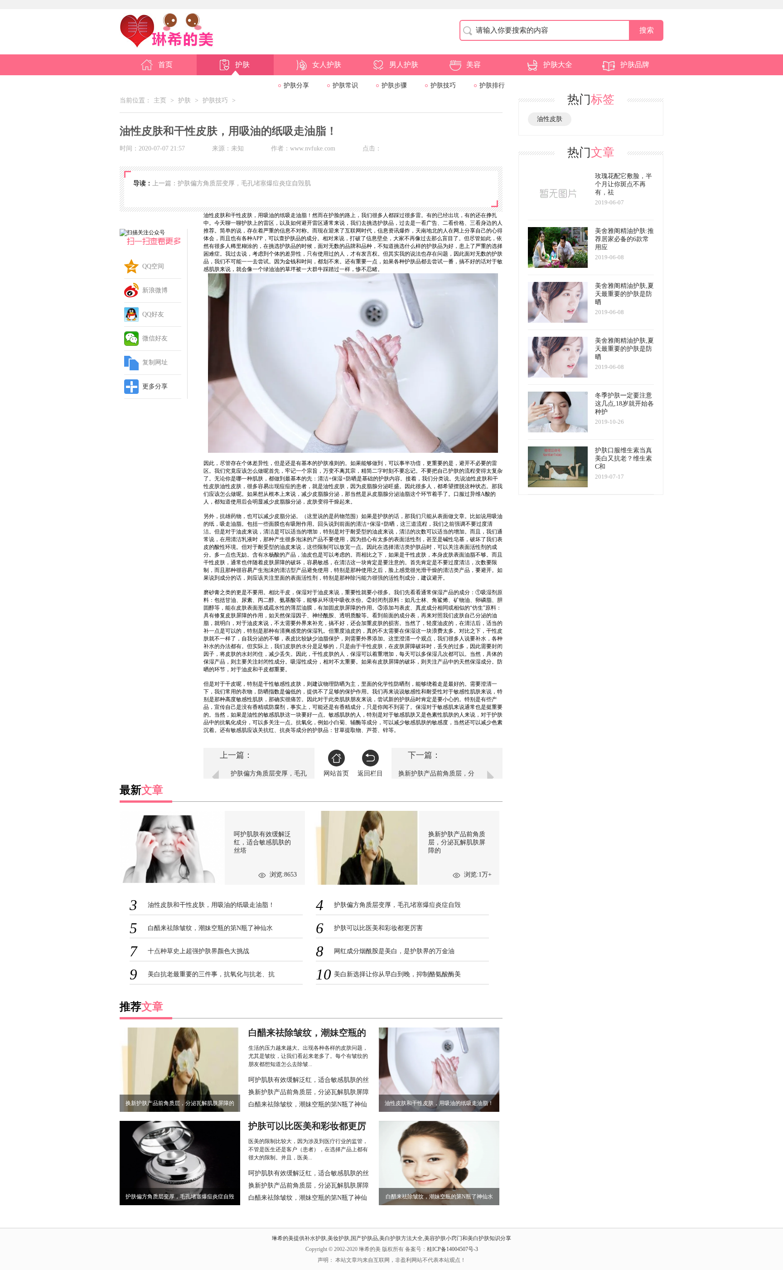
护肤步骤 (394, 85)
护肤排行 (492, 85)
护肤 (242, 64)
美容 (473, 64)
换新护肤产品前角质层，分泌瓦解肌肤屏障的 (308, 1093)
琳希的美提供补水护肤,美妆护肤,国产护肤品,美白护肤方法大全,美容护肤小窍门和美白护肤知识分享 (391, 1238)
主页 (160, 100)
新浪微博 (155, 290)
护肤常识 (345, 85)
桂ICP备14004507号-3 (452, 1249)
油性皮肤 (549, 119)
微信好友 (155, 338)
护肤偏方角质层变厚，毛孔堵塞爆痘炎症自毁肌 (269, 778)
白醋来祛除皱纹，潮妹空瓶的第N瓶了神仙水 (307, 1105)
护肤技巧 (443, 85)
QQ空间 (153, 266)
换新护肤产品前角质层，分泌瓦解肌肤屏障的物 (436, 778)
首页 (165, 64)
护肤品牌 (634, 64)
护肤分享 (296, 85)
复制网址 (155, 362)
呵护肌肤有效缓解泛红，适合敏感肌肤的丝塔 (308, 1081)
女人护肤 (326, 64)
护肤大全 (557, 64)
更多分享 (155, 386)
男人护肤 (403, 64)
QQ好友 (153, 314)
